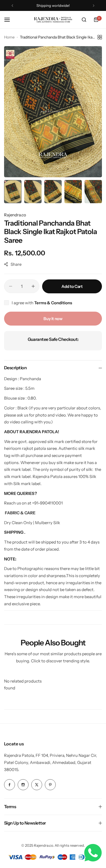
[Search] (84, 20)
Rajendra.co (15, 214)
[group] (53, 111)
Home (9, 37)
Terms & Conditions (53, 302)
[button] (12, 5)
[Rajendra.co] (53, 19)
